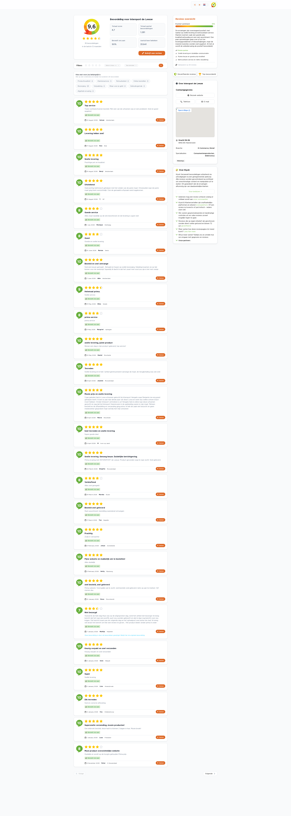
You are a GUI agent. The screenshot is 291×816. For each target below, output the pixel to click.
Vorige (81, 773)
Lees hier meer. (190, 231)
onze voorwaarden (200, 199)
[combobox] (112, 65)
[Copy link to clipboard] (195, 5)
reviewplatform (202, 205)
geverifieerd (186, 226)
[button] (195, 240)
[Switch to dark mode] (199, 5)
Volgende (209, 773)
